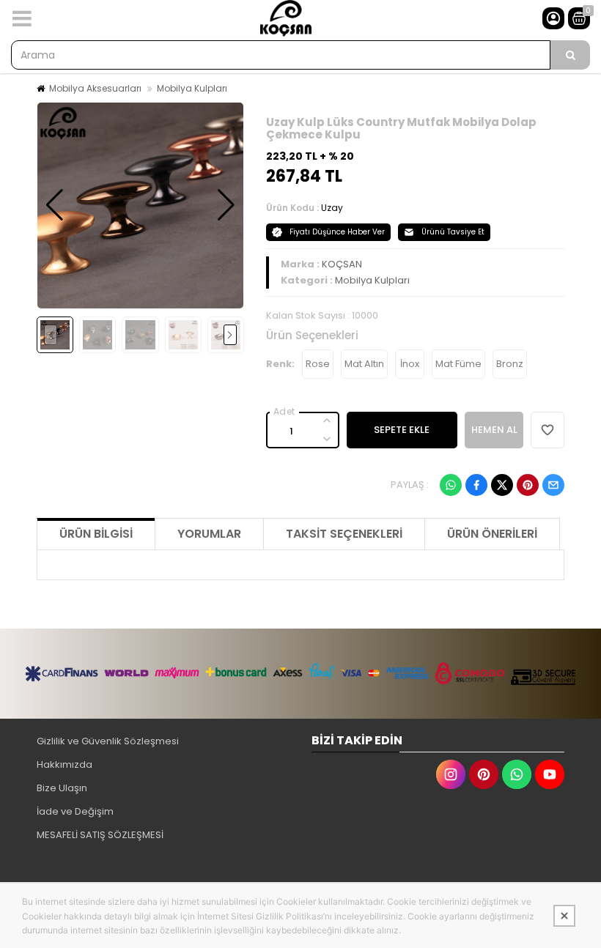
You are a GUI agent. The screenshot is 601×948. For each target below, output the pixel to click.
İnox (409, 364)
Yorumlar (209, 533)
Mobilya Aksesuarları (95, 88)
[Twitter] (502, 485)
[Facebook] (476, 485)
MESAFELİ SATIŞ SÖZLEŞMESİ (100, 835)
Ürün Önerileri (492, 533)
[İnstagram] (450, 774)
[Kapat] (564, 916)
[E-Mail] (553, 485)
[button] (54, 205)
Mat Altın (364, 364)
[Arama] (570, 55)
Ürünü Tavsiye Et (452, 231)
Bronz (509, 364)
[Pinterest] (528, 485)
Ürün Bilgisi (96, 533)
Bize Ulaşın (62, 788)
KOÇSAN (342, 264)
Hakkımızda (64, 764)
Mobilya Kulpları (192, 88)
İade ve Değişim (75, 811)
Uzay (332, 207)
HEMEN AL (494, 430)
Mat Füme (458, 364)
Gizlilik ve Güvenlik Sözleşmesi (108, 741)
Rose (318, 364)
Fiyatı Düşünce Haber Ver (337, 231)
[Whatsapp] (451, 485)
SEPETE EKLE (401, 430)
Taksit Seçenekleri (344, 533)
